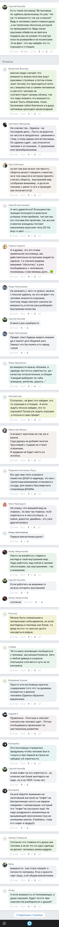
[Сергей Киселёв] (5, 7)
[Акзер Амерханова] (5, 552)
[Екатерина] (5, 744)
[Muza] (5, 865)
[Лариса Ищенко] (5, 246)
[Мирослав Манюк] (5, 430)
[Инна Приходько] (5, 504)
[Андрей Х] (5, 714)
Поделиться (51, 51)
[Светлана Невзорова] (5, 124)
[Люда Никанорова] (5, 287)
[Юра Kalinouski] (5, 165)
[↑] (39, 51)
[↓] (46, 51)
